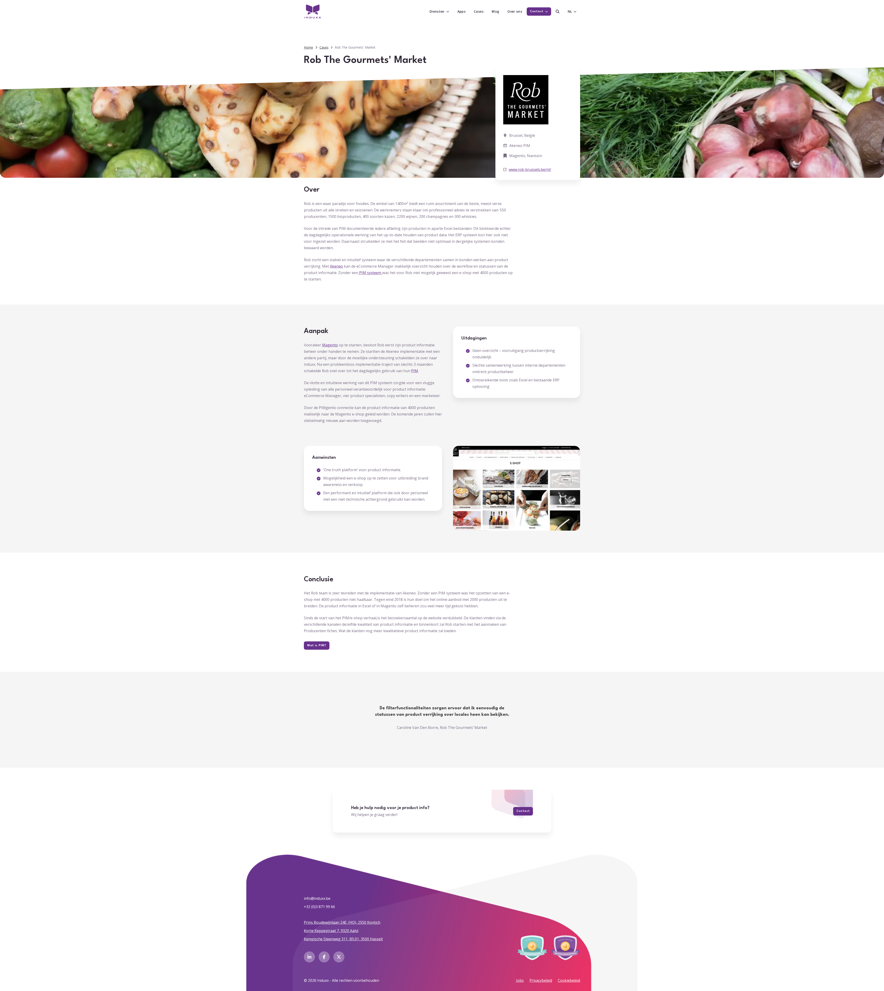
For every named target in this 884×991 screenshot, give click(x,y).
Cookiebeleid (569, 980)
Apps (461, 11)
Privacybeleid (540, 980)
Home (308, 47)
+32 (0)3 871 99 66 (319, 906)
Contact (523, 811)
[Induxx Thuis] (313, 11)
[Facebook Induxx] (324, 956)
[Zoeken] (557, 11)
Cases (478, 11)
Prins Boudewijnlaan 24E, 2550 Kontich (342, 922)
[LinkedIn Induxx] (309, 956)
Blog (495, 11)
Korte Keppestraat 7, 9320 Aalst (331, 930)
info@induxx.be (317, 898)
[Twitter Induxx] (338, 956)
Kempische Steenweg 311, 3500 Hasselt (343, 938)
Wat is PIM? (316, 645)
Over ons (514, 11)
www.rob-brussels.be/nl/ (530, 169)
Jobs (520, 980)
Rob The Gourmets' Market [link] (355, 47)
